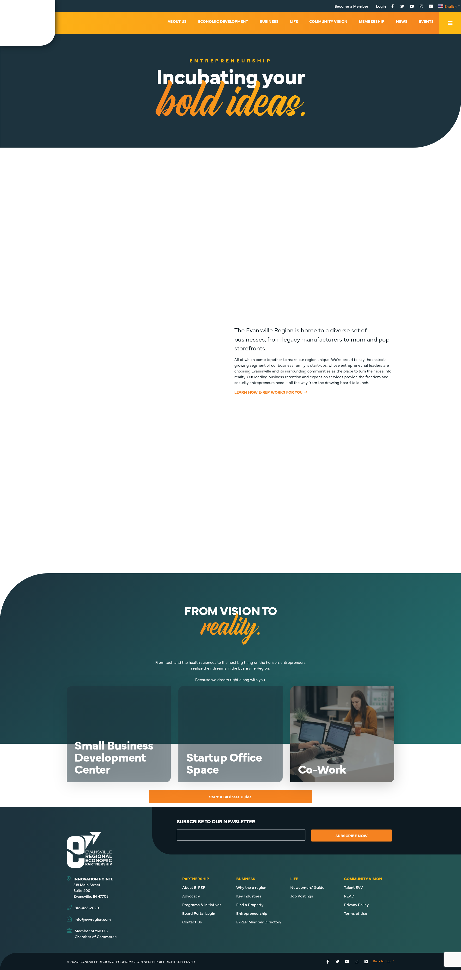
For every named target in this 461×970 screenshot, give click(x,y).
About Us (177, 21)
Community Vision (328, 21)
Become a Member (351, 6)
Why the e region (251, 887)
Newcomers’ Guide (307, 887)
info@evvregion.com (93, 919)
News (401, 21)
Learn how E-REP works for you (268, 392)
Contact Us (192, 921)
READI (349, 895)
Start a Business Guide (230, 796)
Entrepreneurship (251, 913)
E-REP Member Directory (258, 921)
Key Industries (248, 895)
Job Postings (301, 895)
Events (426, 21)
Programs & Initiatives (201, 904)
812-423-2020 (87, 907)
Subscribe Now (351, 835)
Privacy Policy (356, 904)
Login (381, 6)
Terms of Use (355, 913)
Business (269, 21)
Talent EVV (353, 887)
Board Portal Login (198, 913)
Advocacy (191, 895)
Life (294, 21)
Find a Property (249, 904)
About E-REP (193, 887)
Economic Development (223, 21)
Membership (371, 21)
